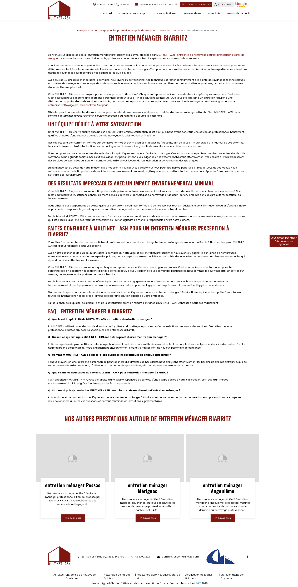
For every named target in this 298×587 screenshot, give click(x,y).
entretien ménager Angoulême (222, 488)
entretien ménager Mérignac (147, 488)
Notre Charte (160, 583)
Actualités (214, 13)
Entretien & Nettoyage (132, 13)
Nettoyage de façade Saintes (117, 576)
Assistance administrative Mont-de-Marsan (159, 576)
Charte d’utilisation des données (130, 583)
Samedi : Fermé (106, 4)
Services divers (192, 13)
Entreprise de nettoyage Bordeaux (81, 576)
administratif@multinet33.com (156, 4)
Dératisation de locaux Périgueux (198, 576)
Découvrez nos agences (196, 4)
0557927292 (142, 556)
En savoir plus (73, 518)
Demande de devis (238, 13)
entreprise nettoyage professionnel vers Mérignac (78, 105)
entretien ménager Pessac (73, 485)
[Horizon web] (198, 583)
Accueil (107, 13)
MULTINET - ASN (165, 55)
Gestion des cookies (182, 583)
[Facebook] (176, 4)
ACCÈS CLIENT (225, 4)
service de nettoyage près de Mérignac (201, 101)
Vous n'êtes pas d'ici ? (284, 241)
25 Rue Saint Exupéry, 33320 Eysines (102, 556)
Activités (58, 574)
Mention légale (100, 583)
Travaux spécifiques (164, 13)
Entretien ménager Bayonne (232, 576)
